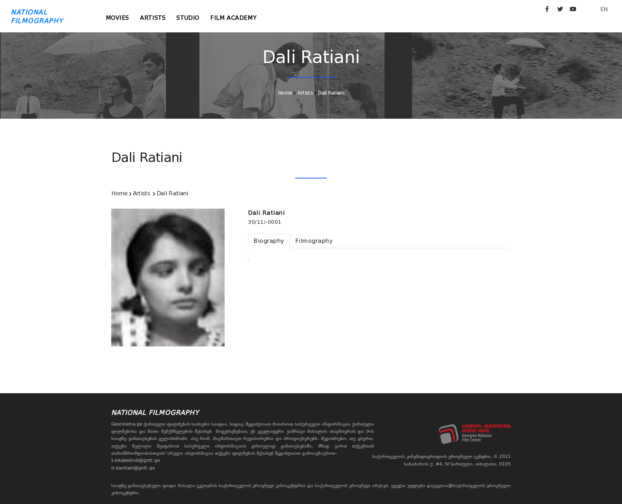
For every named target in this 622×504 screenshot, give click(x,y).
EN (604, 9)
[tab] (269, 241)
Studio (187, 17)
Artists (153, 17)
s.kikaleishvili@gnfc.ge (135, 460)
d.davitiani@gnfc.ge (133, 468)
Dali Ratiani (331, 93)
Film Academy (233, 17)
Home (285, 93)
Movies (118, 17)
